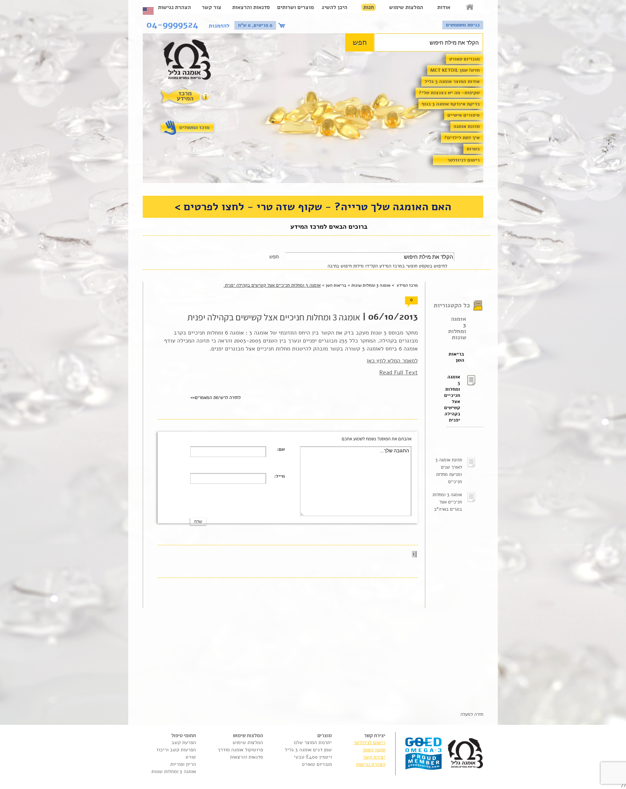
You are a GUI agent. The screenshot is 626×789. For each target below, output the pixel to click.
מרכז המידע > (404, 285)
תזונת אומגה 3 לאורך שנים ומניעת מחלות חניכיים (448, 471)
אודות (443, 7)
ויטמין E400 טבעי (313, 756)
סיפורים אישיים (463, 115)
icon (282, 25)
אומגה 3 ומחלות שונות (457, 328)
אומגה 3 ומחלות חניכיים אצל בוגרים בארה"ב (447, 501)
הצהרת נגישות (174, 7)
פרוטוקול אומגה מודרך (240, 749)
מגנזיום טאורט (464, 59)
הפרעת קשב (183, 742)
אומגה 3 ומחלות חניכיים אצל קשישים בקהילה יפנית (453, 398)
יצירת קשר (374, 756)
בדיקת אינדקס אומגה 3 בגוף (451, 104)
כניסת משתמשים (463, 25)
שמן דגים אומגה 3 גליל (308, 749)
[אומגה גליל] (191, 61)
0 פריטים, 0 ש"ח (255, 25)
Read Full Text (398, 373)
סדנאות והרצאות (251, 7)
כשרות (473, 149)
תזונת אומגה (467, 126)
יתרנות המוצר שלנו (312, 742)
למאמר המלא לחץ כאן (392, 361)
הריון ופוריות (183, 764)
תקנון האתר (373, 749)
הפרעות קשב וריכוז (176, 749)
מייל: (279, 476)
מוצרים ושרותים (295, 7)
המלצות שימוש (406, 7)
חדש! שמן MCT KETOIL (455, 70)
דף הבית (470, 7)
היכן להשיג (334, 7)
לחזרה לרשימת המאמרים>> (216, 397)
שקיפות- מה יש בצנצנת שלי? (449, 93)
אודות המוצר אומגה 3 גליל (452, 81)
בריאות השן (456, 357)
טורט (190, 756)
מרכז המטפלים (194, 127)
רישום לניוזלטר (463, 160)
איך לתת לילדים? (462, 137)
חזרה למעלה (471, 714)
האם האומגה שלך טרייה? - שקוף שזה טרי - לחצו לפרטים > (313, 206)
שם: (281, 449)
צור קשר (211, 7)
